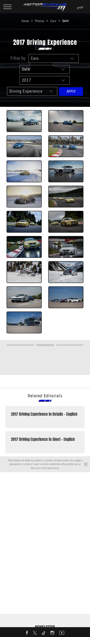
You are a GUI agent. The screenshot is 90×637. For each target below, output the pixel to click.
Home (25, 21)
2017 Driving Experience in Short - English (43, 439)
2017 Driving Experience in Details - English (44, 414)
